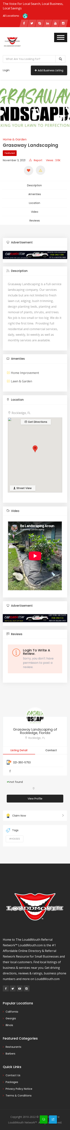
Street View (24, 488)
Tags (15, 830)
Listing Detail (18, 750)
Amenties (34, 194)
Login (6, 70)
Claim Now (19, 815)
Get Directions (37, 422)
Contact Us (13, 1075)
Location (34, 203)
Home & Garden (15, 139)
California (12, 1012)
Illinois (9, 1025)
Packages (12, 1082)
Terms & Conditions (19, 1095)
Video (34, 212)
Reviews (34, 220)
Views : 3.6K (53, 160)
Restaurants (13, 1047)
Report (38, 160)
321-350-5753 (22, 762)
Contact (51, 750)
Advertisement (21, 242)
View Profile (35, 798)
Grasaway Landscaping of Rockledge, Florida (35, 731)
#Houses (14, 838)
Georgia (11, 1018)
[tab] (35, 242)
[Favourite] (28, 170)
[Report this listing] (40, 170)
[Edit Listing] (53, 1119)
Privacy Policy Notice (19, 1089)
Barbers (10, 1053)
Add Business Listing (50, 70)
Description (34, 185)
